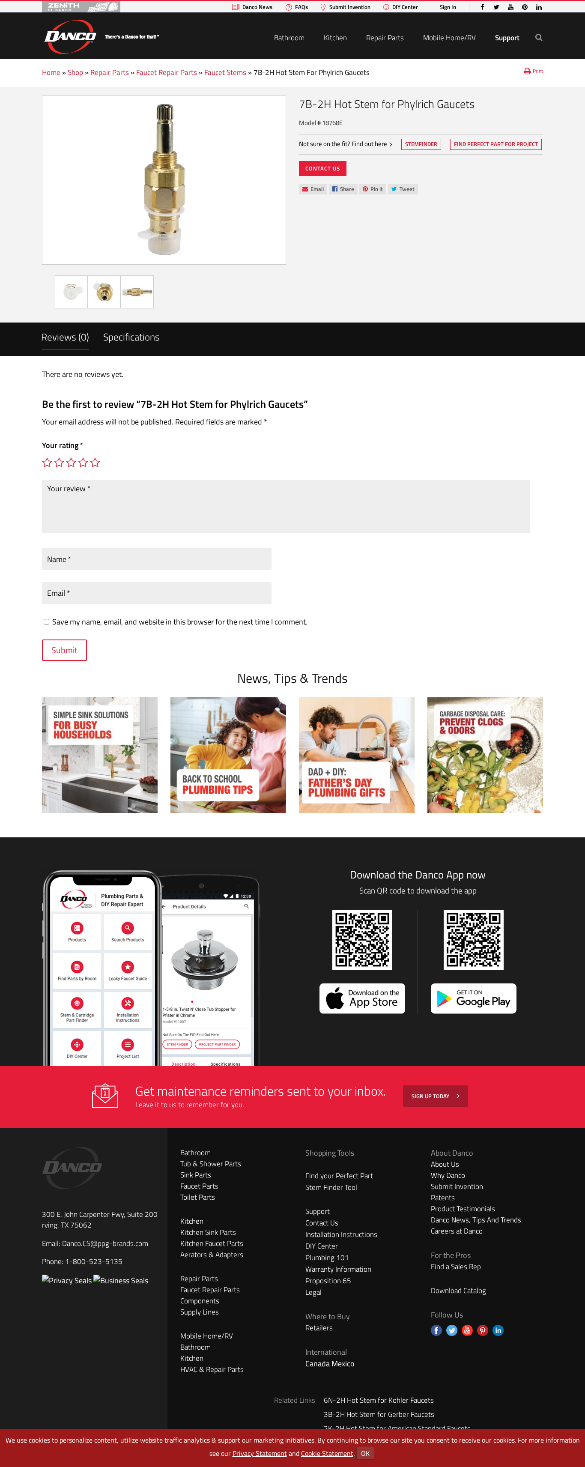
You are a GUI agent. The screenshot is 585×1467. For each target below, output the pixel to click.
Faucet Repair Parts (166, 72)
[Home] (101, 35)
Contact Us (322, 168)
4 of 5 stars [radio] (83, 462)
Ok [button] (365, 1453)
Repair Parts (385, 37)
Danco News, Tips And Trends (476, 1219)
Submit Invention (349, 7)
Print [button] (538, 71)
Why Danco (448, 1175)
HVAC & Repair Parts (212, 1369)
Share (343, 189)
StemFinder (421, 145)
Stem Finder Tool (331, 1187)
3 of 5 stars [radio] (71, 462)
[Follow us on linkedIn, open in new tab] (498, 1330)
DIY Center (405, 7)
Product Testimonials (463, 1208)
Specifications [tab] (131, 336)
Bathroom (289, 37)
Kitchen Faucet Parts (211, 1243)
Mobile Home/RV (449, 37)
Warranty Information (338, 1269)
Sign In (448, 7)
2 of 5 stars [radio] (59, 462)
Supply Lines (199, 1312)
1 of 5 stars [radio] (47, 462)
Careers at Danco (457, 1231)
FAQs (301, 7)
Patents (443, 1197)
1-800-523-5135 (93, 1261)
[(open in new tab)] (120, 1280)
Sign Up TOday (431, 1096)
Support (507, 37)
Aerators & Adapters (211, 1254)
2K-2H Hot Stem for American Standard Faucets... (400, 1428)
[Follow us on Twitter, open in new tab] (451, 1330)
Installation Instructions (341, 1234)
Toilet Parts (197, 1197)
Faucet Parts (199, 1186)
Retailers (319, 1327)
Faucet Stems (225, 72)
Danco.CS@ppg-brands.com (105, 1243)
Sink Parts (195, 1174)
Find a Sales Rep (456, 1266)
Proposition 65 (328, 1280)
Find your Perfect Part (339, 1175)
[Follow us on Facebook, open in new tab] (436, 1330)
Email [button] (313, 189)
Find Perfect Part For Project (496, 144)
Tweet (403, 189)
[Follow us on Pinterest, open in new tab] (482, 1330)
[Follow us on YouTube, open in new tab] (467, 1330)
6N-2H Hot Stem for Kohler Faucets (379, 1400)
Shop (75, 72)
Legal (313, 1292)
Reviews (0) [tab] (65, 336)
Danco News (257, 7)
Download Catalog (458, 1290)
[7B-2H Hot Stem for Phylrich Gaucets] (164, 180)
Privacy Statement (260, 1453)
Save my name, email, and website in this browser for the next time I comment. (179, 621)
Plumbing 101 (327, 1257)
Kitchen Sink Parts (208, 1232)
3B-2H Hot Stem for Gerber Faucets (379, 1414)
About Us (445, 1164)
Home (51, 72)
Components (199, 1300)
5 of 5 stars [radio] (95, 462)
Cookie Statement (327, 1453)
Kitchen (335, 37)
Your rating (63, 445)
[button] (539, 37)
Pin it (372, 189)
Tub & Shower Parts (210, 1163)
